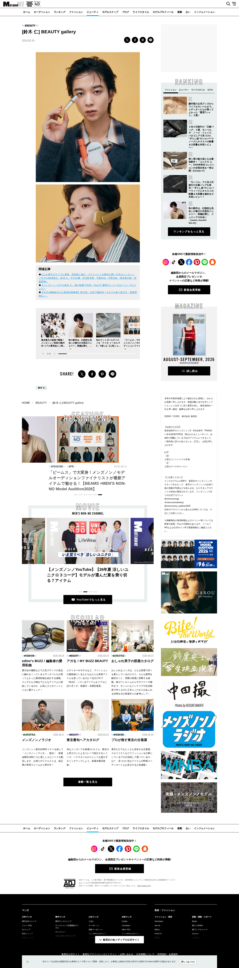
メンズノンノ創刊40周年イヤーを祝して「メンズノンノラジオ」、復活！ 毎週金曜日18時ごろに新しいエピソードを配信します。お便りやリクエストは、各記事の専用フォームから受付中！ (42, 757)
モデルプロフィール (163, 12)
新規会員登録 (192, 289)
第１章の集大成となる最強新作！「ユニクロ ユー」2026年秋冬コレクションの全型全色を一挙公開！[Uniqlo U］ (201, 165)
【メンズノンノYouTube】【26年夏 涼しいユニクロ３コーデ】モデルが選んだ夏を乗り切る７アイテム (88, 575)
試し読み (192, 371)
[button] (54, 353)
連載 (179, 12)
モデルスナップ (110, 12)
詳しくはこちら (188, 962)
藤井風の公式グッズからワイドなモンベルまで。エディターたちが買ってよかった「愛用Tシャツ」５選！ (201, 109)
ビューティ (92, 12)
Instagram (165, 262)
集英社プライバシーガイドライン (100, 954)
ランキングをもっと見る (188, 231)
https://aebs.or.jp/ (144, 886)
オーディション (42, 12)
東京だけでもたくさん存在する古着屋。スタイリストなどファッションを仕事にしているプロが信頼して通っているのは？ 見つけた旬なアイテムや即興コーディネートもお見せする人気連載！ (131, 757)
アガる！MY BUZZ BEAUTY (87, 661)
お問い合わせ (126, 954)
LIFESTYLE (119, 655)
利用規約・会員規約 (167, 954)
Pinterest (196, 262)
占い (188, 12)
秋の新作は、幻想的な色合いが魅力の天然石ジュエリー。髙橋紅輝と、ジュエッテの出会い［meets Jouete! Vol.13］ (81, 346)
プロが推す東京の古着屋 (129, 740)
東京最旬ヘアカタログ (83, 740)
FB (135, 40)
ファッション (76, 12)
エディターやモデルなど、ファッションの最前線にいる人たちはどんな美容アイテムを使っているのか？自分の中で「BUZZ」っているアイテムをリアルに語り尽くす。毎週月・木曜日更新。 (87, 678)
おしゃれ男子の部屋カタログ (132, 661)
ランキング (59, 12)
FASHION (58, 466)
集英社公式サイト (70, 954)
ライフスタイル (141, 12)
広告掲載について (145, 954)
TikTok (173, 262)
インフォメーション (204, 12)
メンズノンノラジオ (36, 740)
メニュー (235, 4)
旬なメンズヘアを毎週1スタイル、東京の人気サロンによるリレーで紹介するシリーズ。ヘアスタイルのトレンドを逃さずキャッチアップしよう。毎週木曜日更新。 (88, 757)
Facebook (189, 262)
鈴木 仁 (41, 388)
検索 (227, 4)
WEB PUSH (212, 262)
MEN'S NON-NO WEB (12, 4)
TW (127, 40)
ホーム (26, 12)
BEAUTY (31, 25)
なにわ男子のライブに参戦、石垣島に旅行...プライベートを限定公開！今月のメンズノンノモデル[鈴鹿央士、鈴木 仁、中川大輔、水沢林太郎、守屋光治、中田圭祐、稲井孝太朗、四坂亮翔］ (87, 278)
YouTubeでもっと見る (91, 599)
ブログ (125, 12)
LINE (150, 40)
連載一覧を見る (88, 781)
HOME (26, 402)
